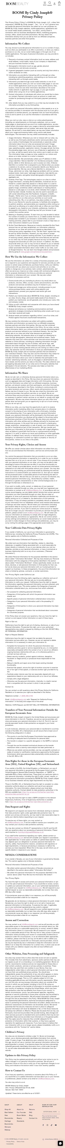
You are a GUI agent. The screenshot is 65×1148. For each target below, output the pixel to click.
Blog (30, 1115)
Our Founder (21, 1112)
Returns (32, 1109)
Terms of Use (20, 1141)
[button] (49, 3)
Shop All (8, 1109)
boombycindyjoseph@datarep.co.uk (31, 832)
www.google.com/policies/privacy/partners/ (36, 252)
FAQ (30, 1112)
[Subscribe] (59, 1112)
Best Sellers (9, 1112)
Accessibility (10, 1144)
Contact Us (33, 1118)
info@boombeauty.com (34, 490)
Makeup (7, 1130)
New (6, 1115)
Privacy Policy (10, 1141)
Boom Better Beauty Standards (21, 1118)
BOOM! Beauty (13, 1139)
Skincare (8, 1127)
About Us (20, 1109)
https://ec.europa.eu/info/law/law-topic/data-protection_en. (30, 802)
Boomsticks (9, 1118)
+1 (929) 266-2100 (26, 696)
